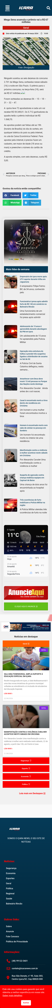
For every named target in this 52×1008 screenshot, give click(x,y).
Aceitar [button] (26, 1003)
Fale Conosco (12, 936)
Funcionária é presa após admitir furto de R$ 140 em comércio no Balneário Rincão (34, 304)
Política (9, 888)
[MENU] (7, 7)
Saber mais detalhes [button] (12, 995)
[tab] (26, 643)
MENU (7, 11)
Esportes (10, 878)
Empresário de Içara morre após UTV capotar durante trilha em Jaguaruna (33, 279)
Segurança (11, 868)
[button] (48, 8)
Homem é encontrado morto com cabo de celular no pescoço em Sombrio (34, 428)
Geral (26, 27)
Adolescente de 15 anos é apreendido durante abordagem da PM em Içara (33, 329)
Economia (10, 873)
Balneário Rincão (14, 903)
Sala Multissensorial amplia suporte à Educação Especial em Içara (23, 675)
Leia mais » (8, 693)
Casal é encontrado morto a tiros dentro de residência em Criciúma (33, 403)
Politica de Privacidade (17, 941)
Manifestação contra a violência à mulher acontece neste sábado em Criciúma (33, 453)
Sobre (9, 926)
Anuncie (10, 931)
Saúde (9, 898)
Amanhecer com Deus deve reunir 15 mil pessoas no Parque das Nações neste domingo (33, 381)
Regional (10, 893)
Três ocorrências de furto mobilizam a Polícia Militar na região (32, 502)
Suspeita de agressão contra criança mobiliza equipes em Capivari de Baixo (32, 477)
